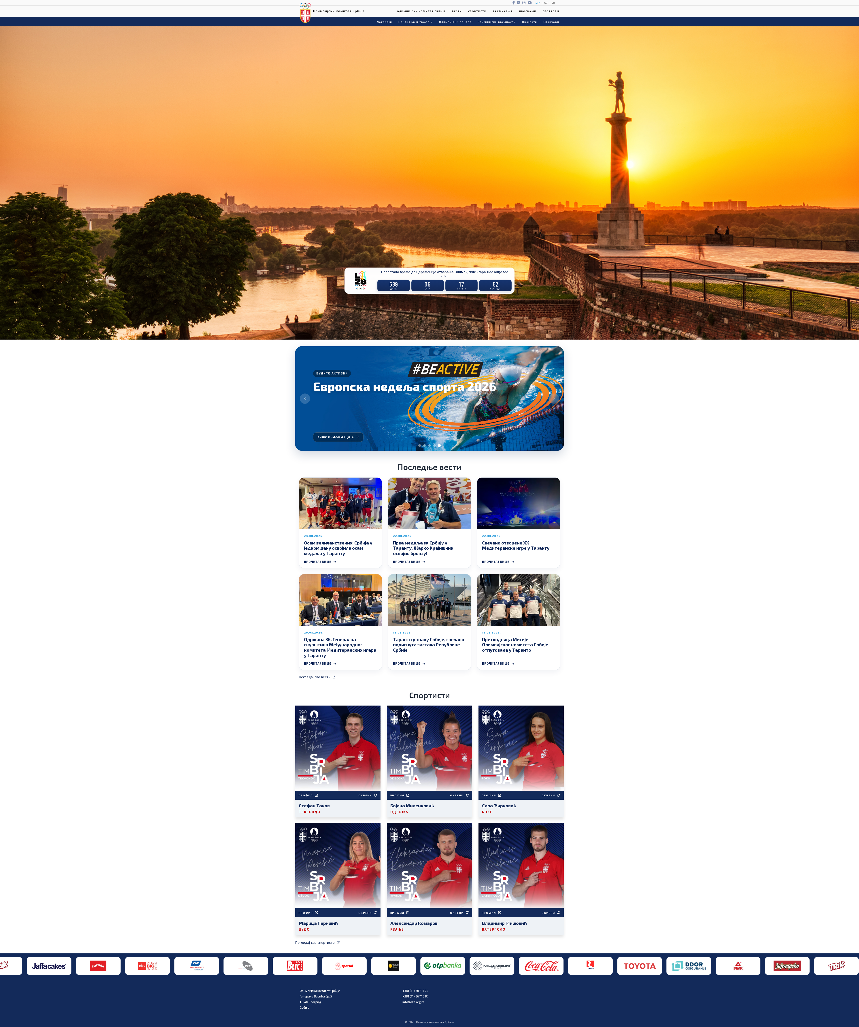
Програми (527, 11)
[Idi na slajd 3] (429, 445)
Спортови (551, 11)
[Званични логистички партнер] (735, 966)
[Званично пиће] (243, 966)
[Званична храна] (637, 966)
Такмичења (503, 11)
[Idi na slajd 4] (434, 445)
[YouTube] (530, 2)
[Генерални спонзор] (95, 966)
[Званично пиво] (489, 966)
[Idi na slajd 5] (439, 445)
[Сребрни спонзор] (194, 966)
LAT (546, 3)
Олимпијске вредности (497, 21)
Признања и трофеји (415, 21)
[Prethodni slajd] (305, 398)
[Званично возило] (341, 966)
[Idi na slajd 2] (424, 445)
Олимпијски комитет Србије (421, 11)
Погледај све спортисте (315, 942)
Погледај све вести (314, 677)
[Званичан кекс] (588, 966)
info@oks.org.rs (413, 1002)
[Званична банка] (145, 966)
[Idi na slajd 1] (419, 445)
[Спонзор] (686, 966)
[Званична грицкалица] (538, 966)
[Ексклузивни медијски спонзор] (784, 966)
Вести (457, 11)
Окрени (365, 795)
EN (553, 3)
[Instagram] (523, 2)
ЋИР (537, 3)
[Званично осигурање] (391, 966)
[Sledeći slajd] (554, 398)
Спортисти (477, 11)
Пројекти (529, 21)
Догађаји (384, 21)
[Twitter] (518, 2)
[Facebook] (513, 2)
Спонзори (551, 21)
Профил (305, 795)
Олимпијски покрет (455, 21)
